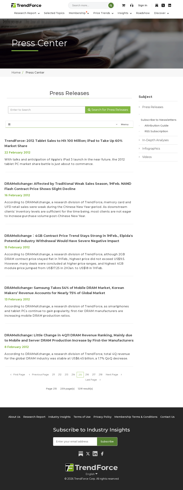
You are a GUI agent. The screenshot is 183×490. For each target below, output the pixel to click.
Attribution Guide (157, 125)
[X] (163, 5)
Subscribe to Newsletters (158, 119)
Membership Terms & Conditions (135, 416)
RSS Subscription (156, 131)
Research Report (34, 416)
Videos (147, 157)
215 (80, 374)
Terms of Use (82, 416)
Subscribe (107, 441)
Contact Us (167, 416)
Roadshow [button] (143, 13)
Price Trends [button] (102, 13)
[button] (78, 13)
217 (93, 374)
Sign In (142, 5)
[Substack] (157, 5)
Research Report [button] (25, 13)
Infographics (151, 148)
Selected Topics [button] (54, 13)
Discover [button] (160, 13)
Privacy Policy (102, 416)
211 (53, 374)
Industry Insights (59, 416)
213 (66, 374)
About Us (14, 416)
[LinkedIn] (169, 5)
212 (59, 374)
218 (100, 374)
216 (87, 374)
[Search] (111, 5)
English (90, 474)
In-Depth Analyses (155, 140)
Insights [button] (123, 13)
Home (16, 72)
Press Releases (152, 107)
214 (73, 374)
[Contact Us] (131, 5)
